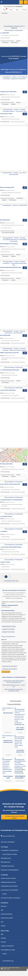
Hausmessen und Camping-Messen (10, 870)
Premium (3, 925)
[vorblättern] (24, 83)
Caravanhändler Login (8, 961)
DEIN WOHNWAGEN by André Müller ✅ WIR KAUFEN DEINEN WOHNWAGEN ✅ (20, 777)
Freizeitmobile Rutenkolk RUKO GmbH (10, 267)
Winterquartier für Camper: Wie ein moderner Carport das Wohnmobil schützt (14, 681)
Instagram (3, 938)
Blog (2, 934)
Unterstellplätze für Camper (8, 950)
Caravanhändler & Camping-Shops (9, 850)
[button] (2, 576)
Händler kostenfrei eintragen (8, 878)
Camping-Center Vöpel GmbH (8, 91)
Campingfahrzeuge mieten (7, 866)
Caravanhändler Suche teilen (11, 581)
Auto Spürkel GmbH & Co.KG (20, 751)
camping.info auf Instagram (8, 629)
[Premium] (24, 701)
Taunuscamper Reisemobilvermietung (10, 547)
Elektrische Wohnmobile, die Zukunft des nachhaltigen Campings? (14, 690)
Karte (10, 9)
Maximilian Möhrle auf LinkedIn (9, 626)
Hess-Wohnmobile (5, 335)
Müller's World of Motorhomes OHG (10, 484)
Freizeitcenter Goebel (6, 113)
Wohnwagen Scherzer (6, 516)
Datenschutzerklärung (6, 914)
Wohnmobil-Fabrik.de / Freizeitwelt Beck (11, 500)
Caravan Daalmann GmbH (8, 777)
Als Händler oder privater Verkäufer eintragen (14, 817)
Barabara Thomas (5, 562)
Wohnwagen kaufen (6, 858)
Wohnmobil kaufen (5, 862)
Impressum (3, 906)
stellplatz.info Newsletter (7, 946)
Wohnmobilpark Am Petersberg (9, 243)
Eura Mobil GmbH (5, 220)
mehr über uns (6, 671)
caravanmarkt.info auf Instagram (9, 666)
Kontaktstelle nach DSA (7, 918)
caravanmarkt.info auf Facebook (9, 669)
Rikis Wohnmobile (8, 713)
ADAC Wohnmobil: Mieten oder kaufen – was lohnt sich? (14, 685)
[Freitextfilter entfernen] (21, 2)
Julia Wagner (3, 531)
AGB (2, 910)
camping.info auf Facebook (8, 631)
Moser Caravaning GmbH (7, 187)
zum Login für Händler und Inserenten (10, 898)
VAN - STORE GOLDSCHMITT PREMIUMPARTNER (20, 729)
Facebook (3, 942)
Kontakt (4, 894)
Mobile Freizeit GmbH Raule (7, 390)
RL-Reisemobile (4, 33)
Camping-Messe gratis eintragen (9, 886)
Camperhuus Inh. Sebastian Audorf (8, 741)
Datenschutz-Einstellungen (7, 842)
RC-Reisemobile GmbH (6, 464)
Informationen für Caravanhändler (9, 890)
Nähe (17, 9)
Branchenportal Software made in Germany (9, 968)
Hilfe (2, 922)
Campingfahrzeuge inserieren (8, 882)
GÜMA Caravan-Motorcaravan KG (9, 352)
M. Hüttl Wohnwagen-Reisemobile (9, 370)
